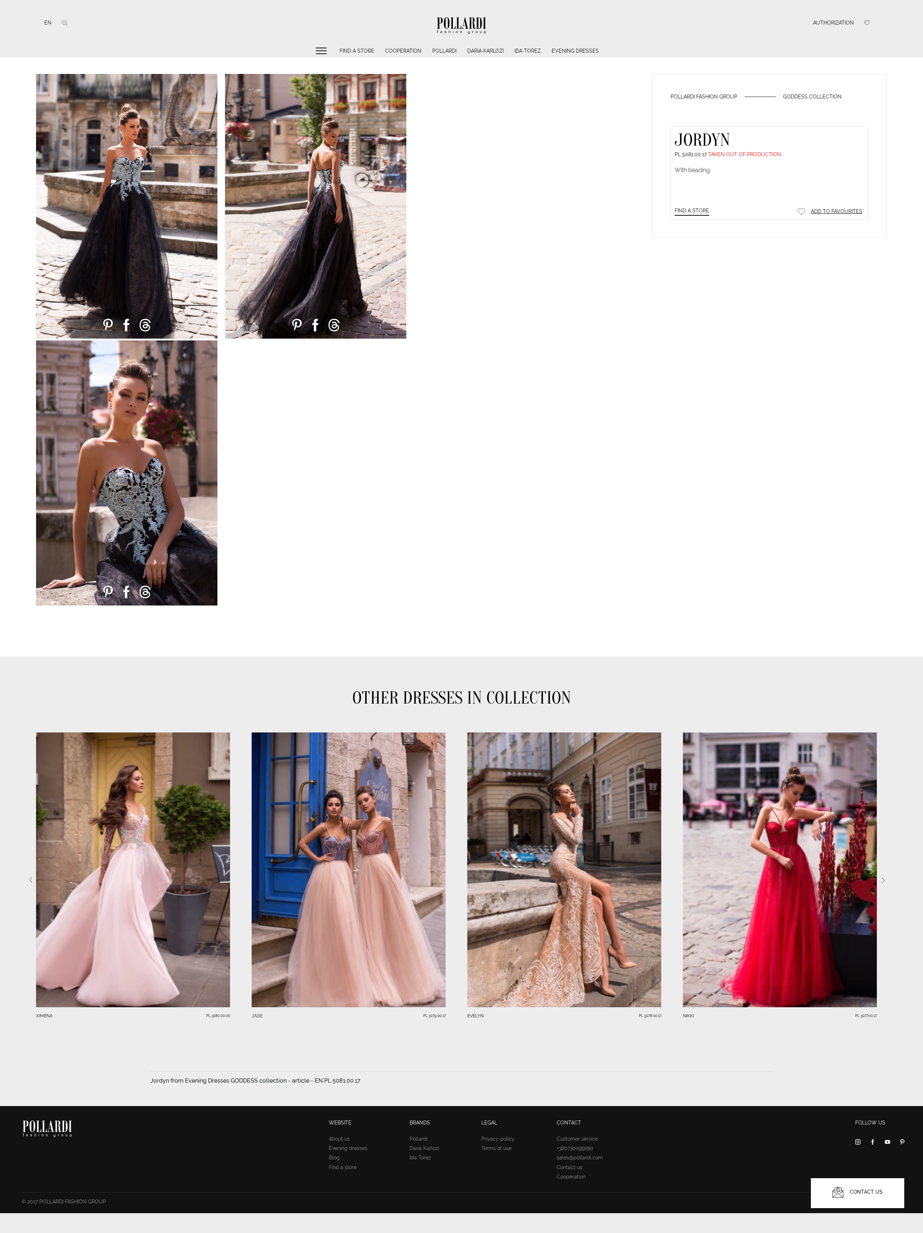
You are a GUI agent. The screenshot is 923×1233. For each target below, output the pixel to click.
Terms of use (496, 1148)
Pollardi (444, 51)
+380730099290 (575, 1148)
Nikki (688, 1015)
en (48, 23)
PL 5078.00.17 (650, 1016)
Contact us (569, 1167)
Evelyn (475, 1015)
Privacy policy (498, 1139)
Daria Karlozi (485, 51)
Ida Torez (528, 51)
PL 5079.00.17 (434, 1016)
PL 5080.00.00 (218, 1016)
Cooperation (403, 51)
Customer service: (578, 1139)
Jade (257, 1015)
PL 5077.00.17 (866, 1016)
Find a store (357, 51)
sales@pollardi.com (580, 1158)
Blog (334, 1158)
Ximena (44, 1015)
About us (339, 1139)
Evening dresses (575, 51)
